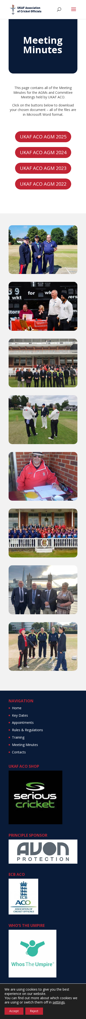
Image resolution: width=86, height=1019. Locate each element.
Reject (34, 1011)
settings (59, 1002)
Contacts (19, 752)
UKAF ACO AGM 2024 (43, 152)
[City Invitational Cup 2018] (43, 329)
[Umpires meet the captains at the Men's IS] (43, 443)
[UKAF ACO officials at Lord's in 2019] (43, 386)
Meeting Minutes (25, 744)
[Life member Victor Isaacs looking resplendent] (43, 499)
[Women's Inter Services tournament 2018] (43, 272)
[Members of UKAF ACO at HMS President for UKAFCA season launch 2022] (43, 613)
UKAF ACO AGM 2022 (43, 184)
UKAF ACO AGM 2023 (43, 168)
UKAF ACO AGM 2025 (43, 136)
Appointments (23, 722)
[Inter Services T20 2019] (43, 556)
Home (17, 708)
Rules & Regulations (27, 730)
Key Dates (20, 715)
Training (18, 737)
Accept (14, 1011)
